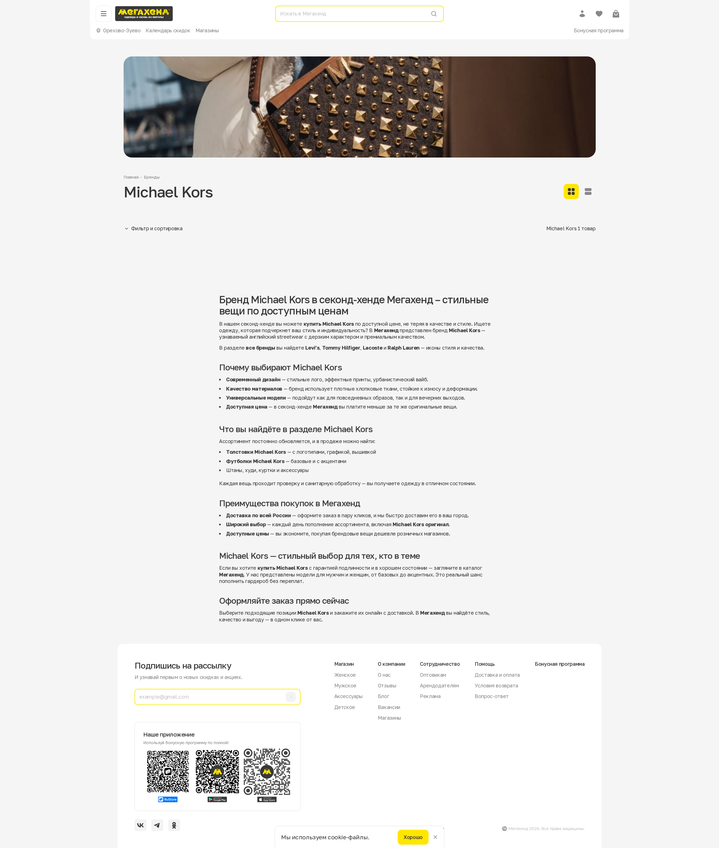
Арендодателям (439, 685)
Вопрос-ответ (492, 696)
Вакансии (389, 707)
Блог (383, 696)
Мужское (345, 685)
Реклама (430, 696)
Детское (344, 707)
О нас (384, 675)
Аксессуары (348, 696)
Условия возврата (496, 685)
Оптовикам (433, 675)
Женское (345, 675)
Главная (131, 176)
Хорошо (413, 837)
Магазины (207, 30)
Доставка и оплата (497, 675)
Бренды (151, 176)
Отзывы (387, 685)
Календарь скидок (167, 30)
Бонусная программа (599, 30)
